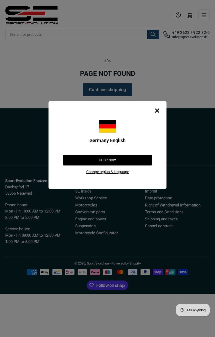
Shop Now (107, 160)
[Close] (157, 110)
